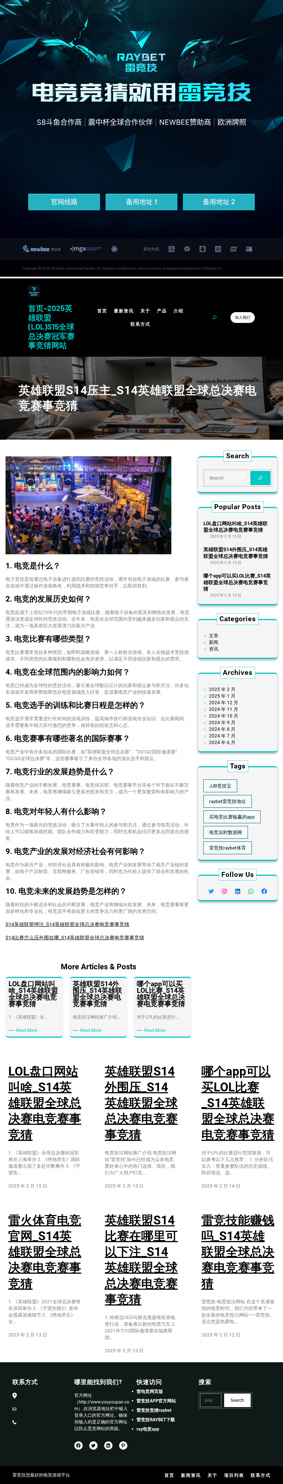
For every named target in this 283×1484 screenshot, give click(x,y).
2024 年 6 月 (222, 742)
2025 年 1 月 (222, 696)
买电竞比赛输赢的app (232, 817)
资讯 (213, 649)
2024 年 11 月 (223, 709)
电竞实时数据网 (225, 832)
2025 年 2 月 (222, 689)
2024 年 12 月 (223, 702)
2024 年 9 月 (222, 722)
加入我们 (242, 317)
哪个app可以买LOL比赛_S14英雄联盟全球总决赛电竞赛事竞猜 (237, 582)
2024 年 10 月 (223, 716)
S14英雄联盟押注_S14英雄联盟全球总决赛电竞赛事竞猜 (67, 924)
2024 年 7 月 (222, 736)
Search (237, 1400)
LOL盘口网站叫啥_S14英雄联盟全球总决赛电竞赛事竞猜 (235, 526)
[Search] (260, 478)
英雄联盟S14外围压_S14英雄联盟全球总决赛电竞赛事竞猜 (235, 553)
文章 (213, 635)
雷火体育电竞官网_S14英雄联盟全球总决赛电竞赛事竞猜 (44, 1252)
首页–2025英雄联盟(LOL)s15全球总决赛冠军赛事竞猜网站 (51, 326)
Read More (27, 1030)
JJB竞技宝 (220, 786)
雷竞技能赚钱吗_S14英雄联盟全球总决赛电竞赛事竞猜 (237, 1252)
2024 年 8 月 (222, 729)
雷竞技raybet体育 (227, 848)
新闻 (213, 642)
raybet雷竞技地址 (227, 801)
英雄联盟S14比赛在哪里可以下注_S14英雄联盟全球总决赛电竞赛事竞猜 (141, 1260)
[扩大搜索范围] (214, 317)
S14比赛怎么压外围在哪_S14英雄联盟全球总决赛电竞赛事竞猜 (75, 938)
